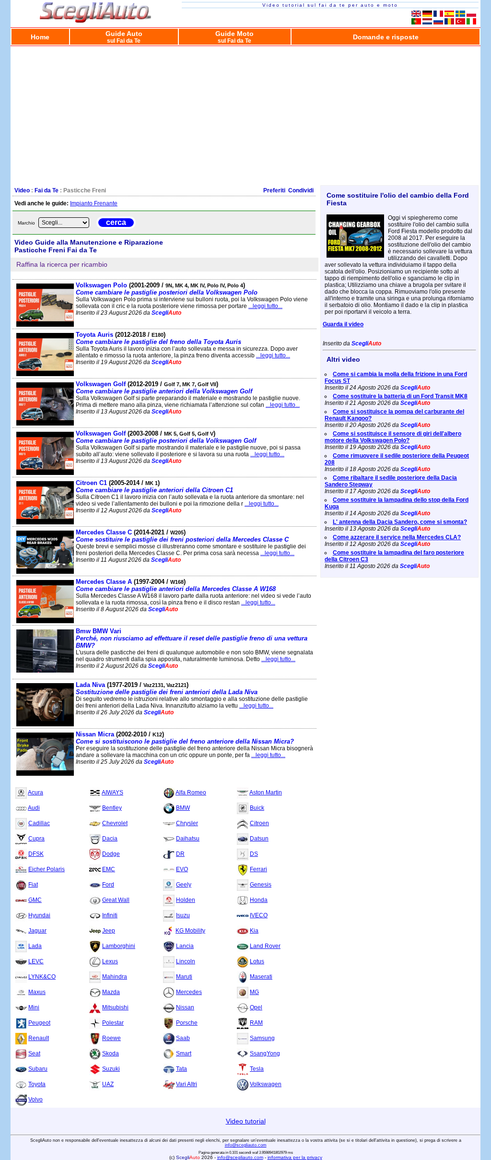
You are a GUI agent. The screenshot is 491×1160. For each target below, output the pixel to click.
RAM (256, 1022)
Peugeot (39, 1022)
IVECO (259, 915)
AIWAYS (112, 792)
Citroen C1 (154, 486)
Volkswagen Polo (166, 289)
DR (180, 854)
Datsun (259, 838)
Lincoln (185, 961)
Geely (183, 884)
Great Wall (115, 900)
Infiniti (109, 915)
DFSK (36, 854)
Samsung (262, 1038)
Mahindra (114, 976)
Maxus (37, 992)
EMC (108, 869)
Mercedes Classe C (182, 536)
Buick (257, 808)
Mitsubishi (115, 1007)
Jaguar (37, 930)
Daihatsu (187, 838)
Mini (33, 1007)
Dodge (111, 854)
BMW (183, 808)
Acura (35, 792)
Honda (259, 900)
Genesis (260, 884)
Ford (108, 884)
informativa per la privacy (295, 1157)
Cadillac (39, 823)
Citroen (259, 823)
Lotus (257, 961)
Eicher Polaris (46, 869)
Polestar (113, 1022)
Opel (256, 1007)
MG (254, 992)
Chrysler (187, 823)
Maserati (261, 976)
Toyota (37, 1084)
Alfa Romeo (190, 792)
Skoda (110, 1053)
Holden (185, 900)
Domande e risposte (386, 37)
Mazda (111, 992)
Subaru (37, 1068)
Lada (35, 946)
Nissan (185, 1007)
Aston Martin (265, 792)
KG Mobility (190, 930)
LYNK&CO (42, 976)
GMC (35, 900)
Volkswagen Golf (164, 387)
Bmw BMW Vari (191, 638)
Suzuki (111, 1068)
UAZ (108, 1084)
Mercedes (189, 992)
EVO (182, 869)
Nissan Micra (185, 738)
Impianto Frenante (93, 203)
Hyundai (39, 915)
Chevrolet (115, 823)
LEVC (36, 961)
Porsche (187, 1022)
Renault (38, 1038)
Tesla (257, 1068)
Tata (181, 1068)
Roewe (111, 1038)
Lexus (110, 961)
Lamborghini (118, 946)
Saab (183, 1038)
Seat (34, 1053)
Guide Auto (123, 37)
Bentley (112, 808)
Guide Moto (234, 37)
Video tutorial (246, 1121)
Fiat (33, 884)
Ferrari (258, 869)
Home (40, 37)
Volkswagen (265, 1084)
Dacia (109, 838)
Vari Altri (186, 1084)
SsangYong (265, 1053)
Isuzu (183, 915)
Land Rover (265, 946)
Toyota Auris (158, 338)
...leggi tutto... (265, 306)
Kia (254, 930)
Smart (183, 1053)
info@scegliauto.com (246, 1145)
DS (254, 854)
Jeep (108, 930)
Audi (34, 808)
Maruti (184, 976)
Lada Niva (166, 688)
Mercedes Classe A (176, 585)
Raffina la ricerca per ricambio (61, 264)
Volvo (35, 1099)
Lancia (185, 946)
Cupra (36, 838)
